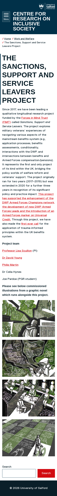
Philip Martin (10, 265)
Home (7, 39)
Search (6, 466)
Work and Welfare (24, 39)
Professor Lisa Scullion (17, 250)
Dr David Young (12, 257)
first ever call (29, 223)
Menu (6, 19)
